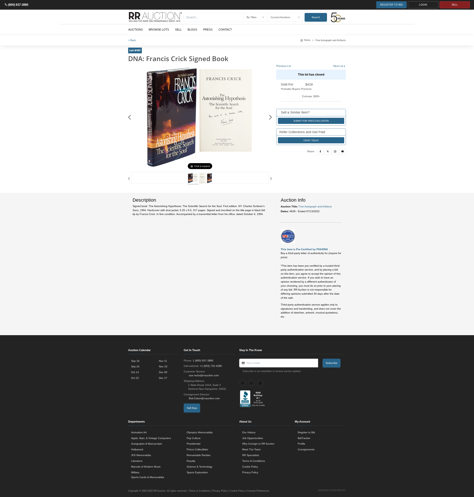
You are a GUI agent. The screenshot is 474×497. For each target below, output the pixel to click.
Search (316, 17)
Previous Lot (283, 65)
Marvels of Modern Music (146, 466)
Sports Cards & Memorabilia (147, 477)
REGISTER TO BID (391, 4)
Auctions (135, 29)
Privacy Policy (250, 472)
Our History (249, 432)
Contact (225, 29)
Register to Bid (306, 432)
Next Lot (338, 65)
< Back (132, 40)
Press (208, 29)
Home (307, 40)
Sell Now (192, 407)
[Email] (342, 151)
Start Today (311, 140)
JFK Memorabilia (141, 455)
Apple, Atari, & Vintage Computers (151, 438)
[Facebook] (320, 151)
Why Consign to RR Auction (258, 443)
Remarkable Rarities (199, 455)
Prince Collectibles (197, 449)
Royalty (191, 460)
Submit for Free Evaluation (311, 121)
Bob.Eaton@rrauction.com (204, 398)
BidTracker (304, 438)
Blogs (192, 29)
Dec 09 (163, 372)
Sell (178, 29)
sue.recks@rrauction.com (204, 375)
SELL (455, 4)
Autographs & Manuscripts (146, 443)
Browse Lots (159, 29)
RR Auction (159, 490)
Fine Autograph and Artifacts (331, 40)
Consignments (306, 449)
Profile (301, 443)
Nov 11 (163, 360)
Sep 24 (135, 366)
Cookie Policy (250, 466)
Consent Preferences (258, 490)
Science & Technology (199, 466)
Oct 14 (135, 372)
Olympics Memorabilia (200, 432)
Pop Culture (194, 438)
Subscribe (331, 362)
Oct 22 (135, 377)
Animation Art (139, 432)
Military (135, 472)
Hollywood (137, 449)
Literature (136, 460)
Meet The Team (251, 449)
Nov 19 (163, 366)
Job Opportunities (252, 438)
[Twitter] (327, 151)
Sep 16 (135, 360)
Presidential (193, 443)
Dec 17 (163, 377)
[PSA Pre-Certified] (288, 236)
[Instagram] (335, 151)
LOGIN (423, 4)
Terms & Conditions (253, 460)
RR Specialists (250, 455)
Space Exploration (197, 472)
